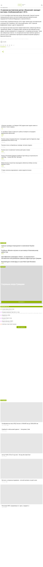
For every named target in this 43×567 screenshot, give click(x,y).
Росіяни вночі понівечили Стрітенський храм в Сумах (15, 150)
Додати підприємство (21, 327)
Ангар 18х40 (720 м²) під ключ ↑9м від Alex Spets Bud (16, 455)
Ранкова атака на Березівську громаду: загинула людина (16, 145)
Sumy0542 (4, 41)
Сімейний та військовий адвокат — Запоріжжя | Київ (16, 429)
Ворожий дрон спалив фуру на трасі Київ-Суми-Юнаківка (18, 262)
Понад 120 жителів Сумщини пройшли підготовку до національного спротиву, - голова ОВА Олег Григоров (19, 156)
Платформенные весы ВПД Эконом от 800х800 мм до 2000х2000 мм (20, 423)
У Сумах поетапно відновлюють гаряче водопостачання (16, 170)
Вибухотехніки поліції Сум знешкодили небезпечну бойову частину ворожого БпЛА (19, 163)
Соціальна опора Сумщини (12, 284)
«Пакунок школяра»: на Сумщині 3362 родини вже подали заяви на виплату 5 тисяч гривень (19, 126)
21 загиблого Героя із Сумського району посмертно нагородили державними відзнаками (18, 132)
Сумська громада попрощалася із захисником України (17, 246)
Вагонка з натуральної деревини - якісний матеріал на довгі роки (19, 480)
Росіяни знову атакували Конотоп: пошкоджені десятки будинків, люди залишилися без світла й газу (20, 139)
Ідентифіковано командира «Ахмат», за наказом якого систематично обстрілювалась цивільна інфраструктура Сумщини (21, 257)
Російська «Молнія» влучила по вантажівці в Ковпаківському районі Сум (19, 251)
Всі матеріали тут (21, 301)
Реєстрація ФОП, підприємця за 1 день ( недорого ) (15, 506)
